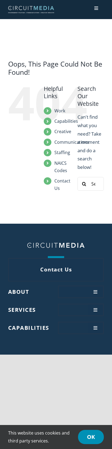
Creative (62, 131)
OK (91, 437)
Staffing (62, 152)
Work (59, 111)
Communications (71, 142)
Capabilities (66, 121)
